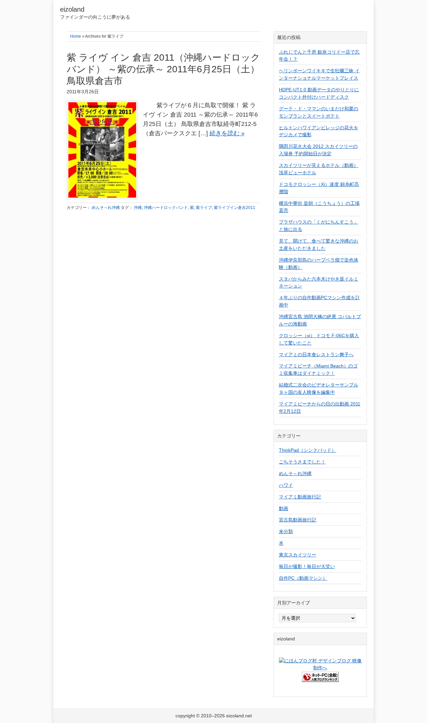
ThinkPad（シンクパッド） (307, 450)
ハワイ (286, 485)
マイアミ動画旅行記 (300, 496)
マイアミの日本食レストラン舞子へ (316, 354)
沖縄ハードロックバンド (166, 207)
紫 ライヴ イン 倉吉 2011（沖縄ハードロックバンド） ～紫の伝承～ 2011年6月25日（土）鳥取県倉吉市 (163, 69)
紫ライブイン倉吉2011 (234, 207)
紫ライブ (204, 207)
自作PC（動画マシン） (303, 578)
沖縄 (138, 207)
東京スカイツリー (297, 554)
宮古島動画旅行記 (297, 519)
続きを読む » (227, 133)
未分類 (286, 531)
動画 (283, 508)
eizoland (72, 9)
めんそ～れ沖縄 (106, 207)
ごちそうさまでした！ (302, 461)
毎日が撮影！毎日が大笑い (307, 566)
